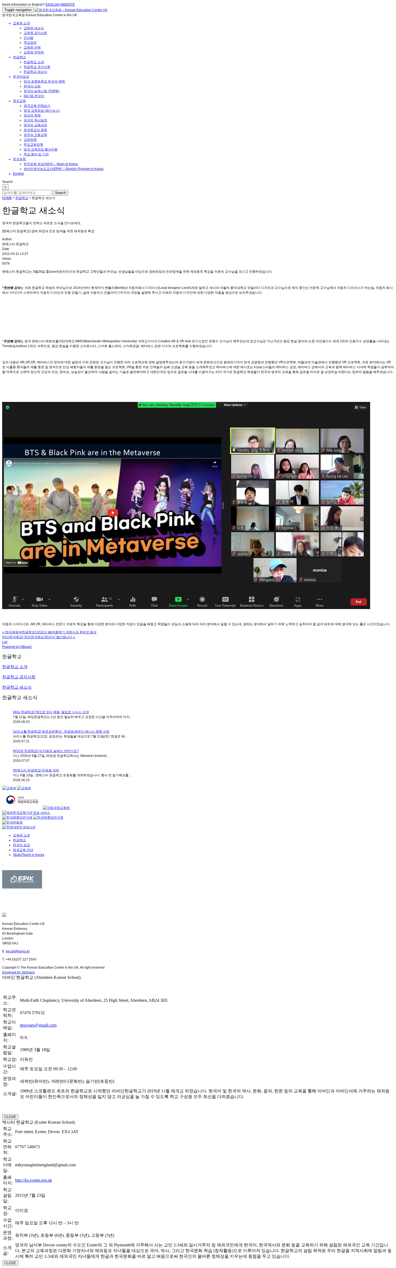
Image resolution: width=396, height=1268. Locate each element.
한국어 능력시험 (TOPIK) (42, 91)
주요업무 (30, 43)
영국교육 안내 (23, 850)
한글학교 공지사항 (37, 67)
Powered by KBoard (17, 647)
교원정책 (30, 140)
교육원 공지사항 (35, 33)
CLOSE (10, 1117)
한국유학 (19, 159)
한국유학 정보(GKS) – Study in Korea (51, 164)
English (18, 174)
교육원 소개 (21, 23)
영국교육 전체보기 (37, 106)
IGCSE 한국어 (34, 96)
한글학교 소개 (34, 62)
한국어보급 (21, 76)
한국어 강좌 (32, 86)
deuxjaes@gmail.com (38, 1025)
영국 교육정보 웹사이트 (41, 149)
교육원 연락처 (34, 52)
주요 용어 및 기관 (36, 154)
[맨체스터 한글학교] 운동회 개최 (36, 770)
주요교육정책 (33, 144)
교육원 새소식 (34, 28)
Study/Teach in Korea (28, 855)
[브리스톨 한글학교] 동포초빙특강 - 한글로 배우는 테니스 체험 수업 (61, 731)
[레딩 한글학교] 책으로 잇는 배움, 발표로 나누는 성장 (51, 712)
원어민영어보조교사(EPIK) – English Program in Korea (63, 169)
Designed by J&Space (18, 972)
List (4, 642)
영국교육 (19, 101)
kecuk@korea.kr (18, 951)
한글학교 (19, 57)
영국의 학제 (32, 115)
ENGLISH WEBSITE (60, 4)
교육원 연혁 (32, 47)
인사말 (28, 38)
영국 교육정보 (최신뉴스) (42, 110)
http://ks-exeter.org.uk (33, 1180)
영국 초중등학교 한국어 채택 (44, 81)
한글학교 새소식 (35, 72)
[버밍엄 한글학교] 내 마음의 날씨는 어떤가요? (46, 751)
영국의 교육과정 (35, 125)
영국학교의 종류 (35, 130)
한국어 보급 (21, 845)
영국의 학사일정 (35, 120)
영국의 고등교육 (35, 135)
